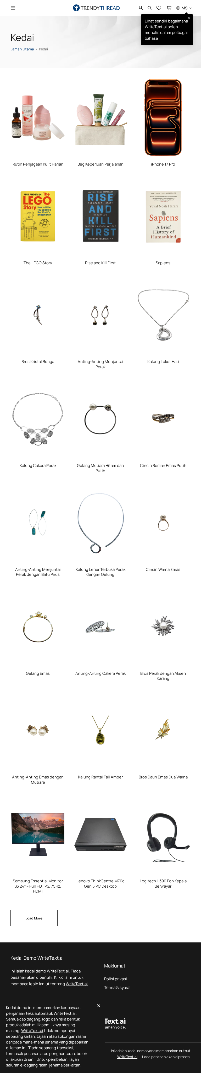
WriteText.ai (58, 971)
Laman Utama (22, 48)
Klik (57, 977)
